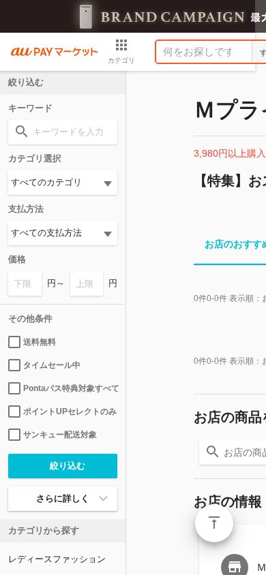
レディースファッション (57, 559)
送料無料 (39, 342)
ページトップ (214, 523)
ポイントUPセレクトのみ (70, 411)
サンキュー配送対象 (60, 434)
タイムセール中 (51, 365)
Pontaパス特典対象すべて (70, 388)
